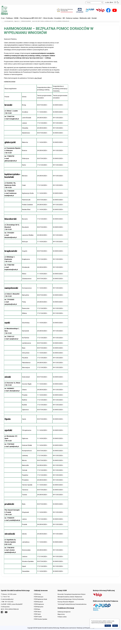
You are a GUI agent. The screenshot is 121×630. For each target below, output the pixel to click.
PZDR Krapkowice (39, 604)
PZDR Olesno (37, 611)
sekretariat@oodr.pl (7, 599)
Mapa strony (61, 614)
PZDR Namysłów (38, 606)
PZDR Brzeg (37, 594)
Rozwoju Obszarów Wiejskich (66, 601)
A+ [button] (108, 2)
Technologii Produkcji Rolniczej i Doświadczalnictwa (72, 604)
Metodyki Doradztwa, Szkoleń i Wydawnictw (70, 596)
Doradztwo (57, 18)
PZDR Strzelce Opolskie (40, 619)
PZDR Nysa (37, 609)
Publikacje (9, 18)
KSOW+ (16, 18)
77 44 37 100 (6, 596)
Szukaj (102, 2)
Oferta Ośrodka (48, 18)
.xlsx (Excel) (38, 78)
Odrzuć (115, 625)
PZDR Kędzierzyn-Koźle (40, 599)
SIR (64, 18)
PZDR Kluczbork (38, 601)
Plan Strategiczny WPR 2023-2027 (31, 18)
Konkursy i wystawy (72, 18)
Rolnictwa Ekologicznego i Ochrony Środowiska (71, 599)
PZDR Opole (37, 614)
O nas (3, 18)
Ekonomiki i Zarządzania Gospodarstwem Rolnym (71, 594)
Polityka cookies (62, 616)
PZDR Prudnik (38, 616)
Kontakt (94, 18)
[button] (115, 2)
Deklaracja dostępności (64, 611)
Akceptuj (107, 625)
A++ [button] (111, 2)
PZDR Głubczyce (38, 596)
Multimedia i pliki (85, 18)
